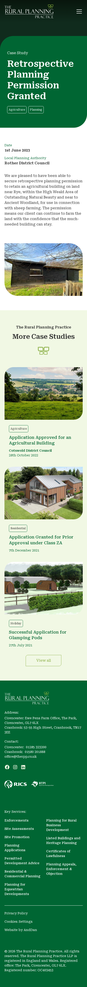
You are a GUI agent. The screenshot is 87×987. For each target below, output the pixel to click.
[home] (29, 11)
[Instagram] (15, 767)
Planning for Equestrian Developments (16, 889)
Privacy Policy (16, 913)
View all (43, 660)
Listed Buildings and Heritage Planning (63, 840)
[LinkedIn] (23, 767)
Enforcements (16, 820)
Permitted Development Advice (21, 861)
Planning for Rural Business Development (61, 825)
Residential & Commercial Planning (22, 874)
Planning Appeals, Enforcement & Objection (61, 868)
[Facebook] (7, 767)
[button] (78, 11)
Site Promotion (16, 837)
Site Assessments (19, 829)
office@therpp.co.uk (20, 756)
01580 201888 (35, 752)
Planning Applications (14, 848)
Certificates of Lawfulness (58, 853)
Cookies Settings (18, 921)
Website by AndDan (20, 930)
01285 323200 (36, 747)
